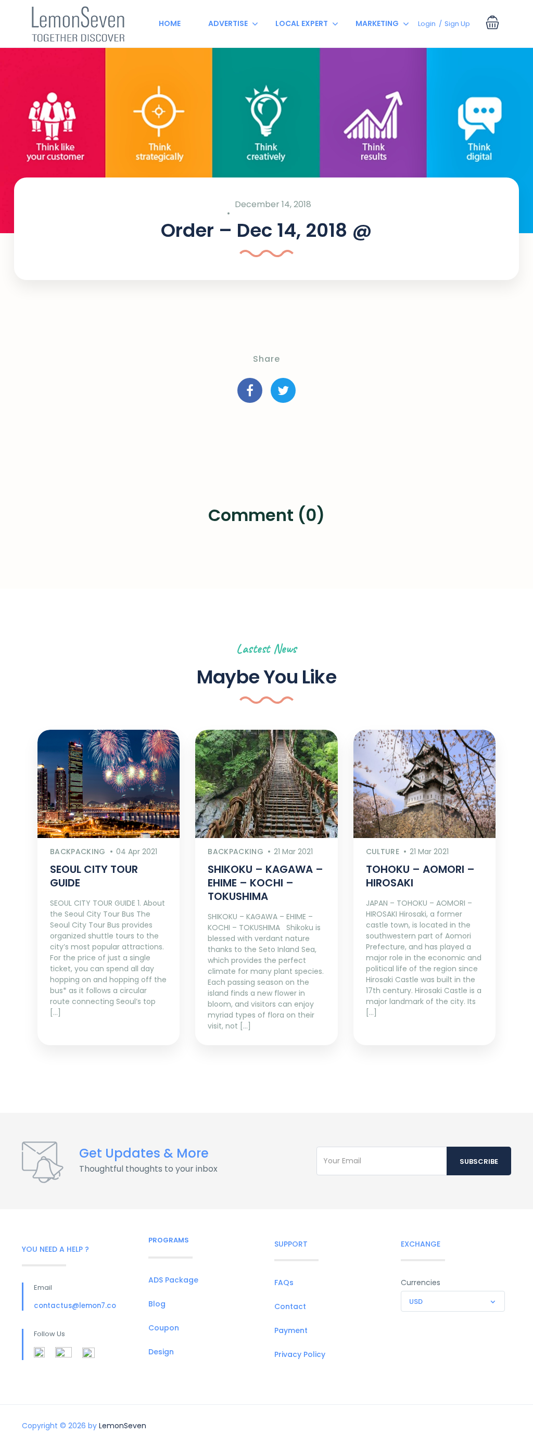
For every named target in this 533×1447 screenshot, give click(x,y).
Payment (291, 1330)
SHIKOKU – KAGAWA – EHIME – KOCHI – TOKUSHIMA (265, 883)
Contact (290, 1306)
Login (427, 24)
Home (170, 23)
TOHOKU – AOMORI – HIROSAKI (420, 876)
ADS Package (173, 1280)
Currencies (420, 1282)
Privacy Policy (299, 1354)
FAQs (284, 1282)
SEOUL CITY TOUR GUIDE (94, 876)
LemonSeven (122, 1425)
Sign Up (457, 24)
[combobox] (453, 1301)
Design (161, 1352)
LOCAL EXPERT (301, 23)
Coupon (163, 1328)
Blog (157, 1304)
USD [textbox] (416, 1301)
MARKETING (377, 23)
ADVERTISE (228, 23)
